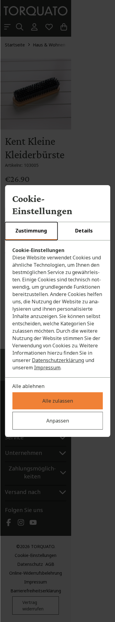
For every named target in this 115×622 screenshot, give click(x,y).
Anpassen (57, 420)
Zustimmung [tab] (31, 230)
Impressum (47, 367)
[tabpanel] (57, 308)
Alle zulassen (57, 400)
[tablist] (57, 231)
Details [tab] (84, 230)
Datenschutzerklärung (58, 360)
